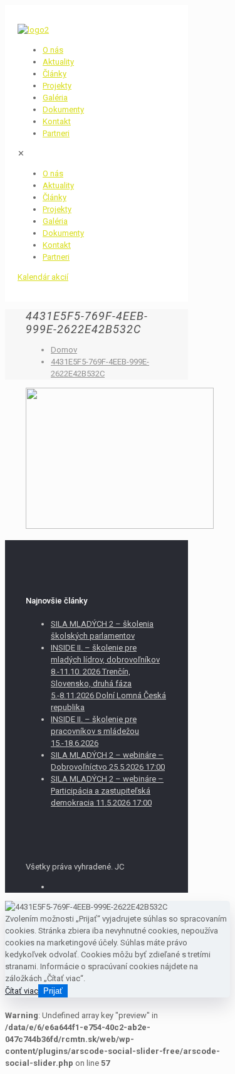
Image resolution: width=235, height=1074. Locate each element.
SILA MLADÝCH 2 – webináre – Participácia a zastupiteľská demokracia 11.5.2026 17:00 (107, 790)
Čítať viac (21, 991)
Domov (64, 349)
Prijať (53, 991)
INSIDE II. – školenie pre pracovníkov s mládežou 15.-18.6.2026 (95, 731)
